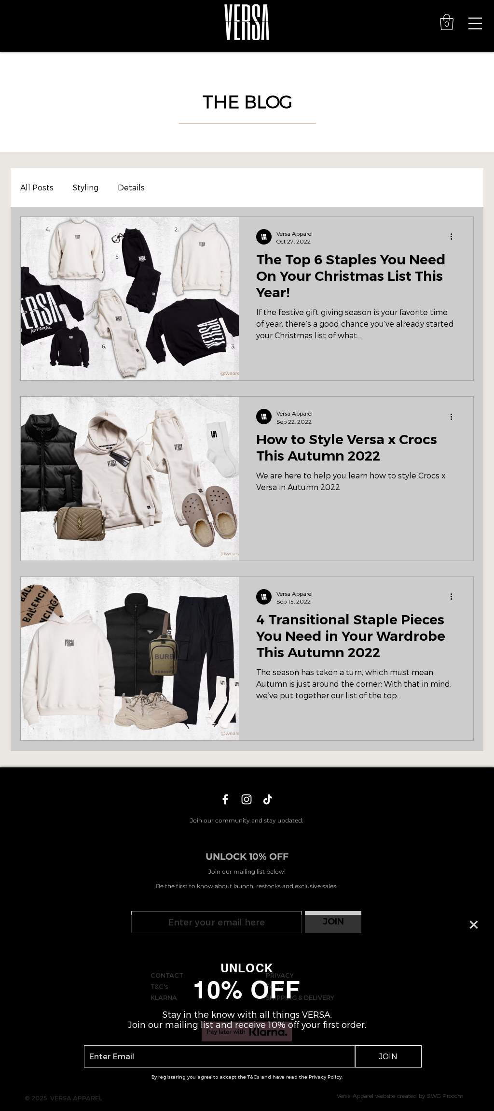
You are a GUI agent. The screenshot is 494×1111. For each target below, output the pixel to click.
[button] (473, 925)
